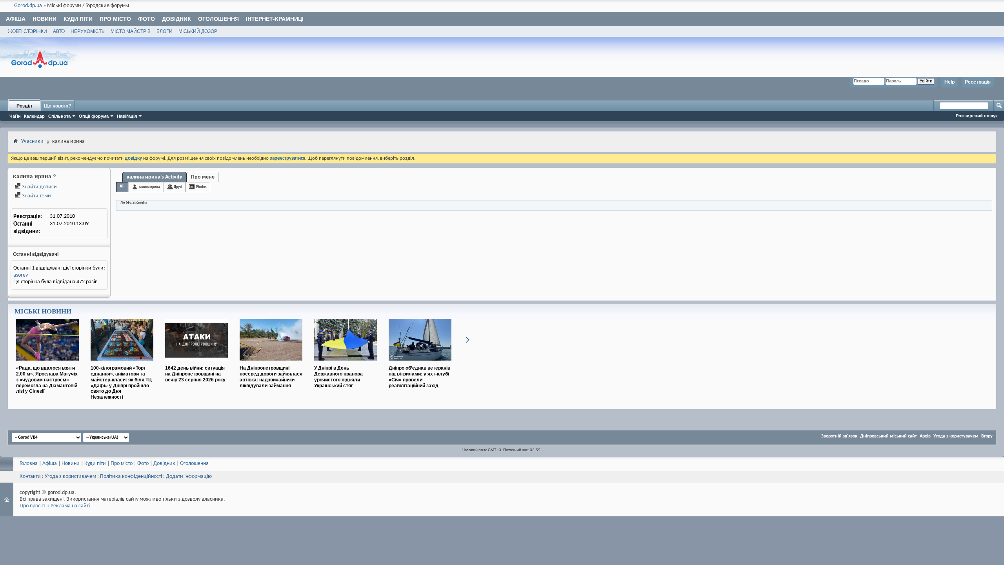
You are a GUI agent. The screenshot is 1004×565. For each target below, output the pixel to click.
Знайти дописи (39, 187)
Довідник (176, 19)
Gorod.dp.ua (28, 6)
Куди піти (78, 19)
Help (949, 82)
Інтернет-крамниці (275, 19)
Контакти (30, 476)
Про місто (115, 19)
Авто (59, 31)
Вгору (987, 436)
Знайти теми (36, 196)
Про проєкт (32, 506)
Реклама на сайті (70, 506)
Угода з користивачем (70, 476)
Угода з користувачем (956, 436)
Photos (201, 187)
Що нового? (57, 106)
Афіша (15, 19)
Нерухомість (88, 31)
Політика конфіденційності (131, 476)
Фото (146, 19)
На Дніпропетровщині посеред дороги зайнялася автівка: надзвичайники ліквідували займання (271, 376)
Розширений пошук (977, 115)
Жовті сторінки (27, 31)
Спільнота (59, 116)
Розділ (24, 106)
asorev (20, 275)
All (122, 186)
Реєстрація (978, 82)
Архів (925, 436)
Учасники (32, 141)
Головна (29, 464)
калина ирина (149, 187)
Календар (34, 116)
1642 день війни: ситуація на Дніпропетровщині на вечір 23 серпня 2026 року (195, 374)
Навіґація (127, 116)
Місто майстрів (131, 31)
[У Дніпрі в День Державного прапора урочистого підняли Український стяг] (345, 363)
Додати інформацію (189, 476)
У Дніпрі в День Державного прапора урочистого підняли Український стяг (338, 376)
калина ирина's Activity (154, 177)
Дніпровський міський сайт (888, 436)
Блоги (164, 31)
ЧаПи (15, 116)
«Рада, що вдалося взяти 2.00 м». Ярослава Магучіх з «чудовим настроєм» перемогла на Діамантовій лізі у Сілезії (47, 379)
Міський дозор (197, 31)
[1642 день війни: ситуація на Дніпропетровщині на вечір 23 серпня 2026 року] (196, 363)
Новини (44, 19)
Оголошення (218, 19)
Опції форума (94, 116)
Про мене (203, 177)
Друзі (178, 187)
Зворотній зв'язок (839, 436)
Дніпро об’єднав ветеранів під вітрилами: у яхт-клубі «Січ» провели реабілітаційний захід (419, 376)
